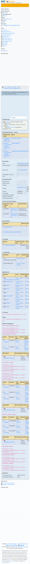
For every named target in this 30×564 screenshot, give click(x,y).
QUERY (7, 299)
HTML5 (8, 562)
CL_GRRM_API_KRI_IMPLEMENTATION (11, 25)
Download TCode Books (8, 483)
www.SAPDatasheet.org (20, 546)
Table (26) (5, 44)
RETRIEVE (8, 303)
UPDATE (7, 306)
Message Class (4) (7, 38)
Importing (6, 342)
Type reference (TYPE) (26, 348)
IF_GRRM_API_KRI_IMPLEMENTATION (20, 151)
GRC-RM (4, 15)
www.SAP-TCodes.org (22, 543)
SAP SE (8, 559)
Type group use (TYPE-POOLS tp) (14, 210)
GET (6, 292)
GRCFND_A (5, 12)
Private (23, 258)
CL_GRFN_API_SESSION (9, 245)
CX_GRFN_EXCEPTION (9, 358)
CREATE (7, 285)
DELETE (7, 288)
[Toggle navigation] (3, 5)
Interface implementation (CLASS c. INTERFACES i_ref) (7, 146)
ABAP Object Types (11, 87)
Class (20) (5, 50)
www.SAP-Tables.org (11, 543)
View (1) (4, 46)
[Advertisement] (15, 69)
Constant (19, 258)
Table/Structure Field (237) (9, 33)
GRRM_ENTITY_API (7, 19)
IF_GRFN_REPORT (16, 143)
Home (4, 87)
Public (21, 278)
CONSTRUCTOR (9, 281)
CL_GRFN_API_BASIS (16, 138)
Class (4, 22)
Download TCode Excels (8, 484)
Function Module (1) (7, 34)
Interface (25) (6, 36)
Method (27, 285)
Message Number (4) (7, 39)
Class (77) (5, 30)
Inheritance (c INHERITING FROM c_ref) (7, 140)
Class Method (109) (7, 41)
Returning (6, 398)
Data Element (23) (7, 31)
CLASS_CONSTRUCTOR (9, 279)
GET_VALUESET (9, 296)
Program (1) (5, 42)
